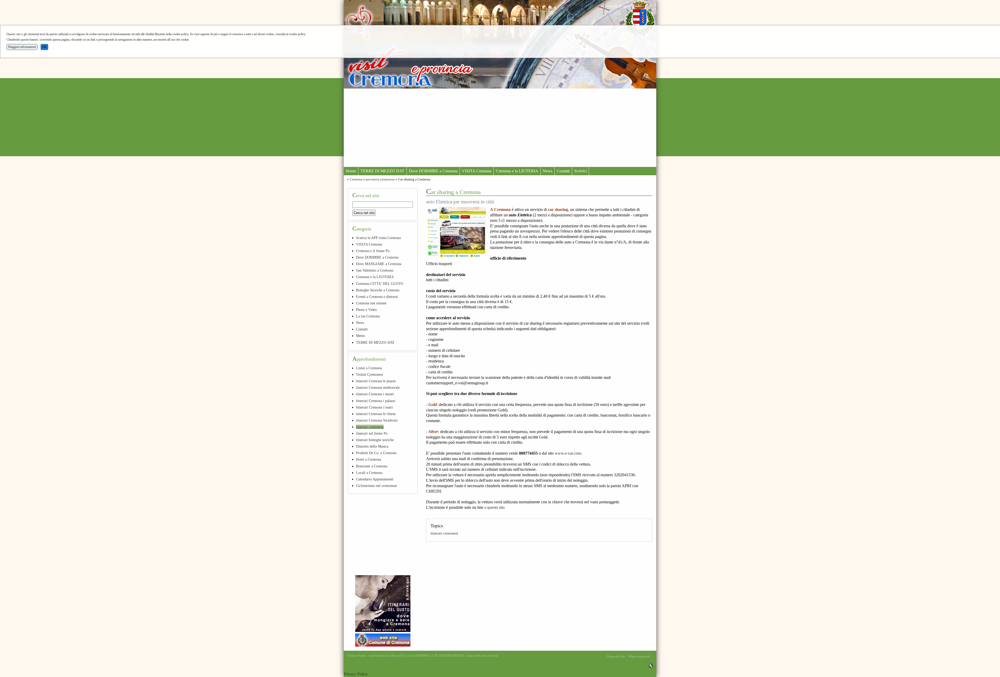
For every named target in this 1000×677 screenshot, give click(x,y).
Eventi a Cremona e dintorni (377, 296)
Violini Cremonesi (369, 374)
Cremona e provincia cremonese (372, 179)
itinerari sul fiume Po (372, 433)
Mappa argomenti (639, 656)
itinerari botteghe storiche (375, 440)
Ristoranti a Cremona (371, 466)
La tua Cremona (368, 316)
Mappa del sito (616, 656)
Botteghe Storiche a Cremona (377, 290)
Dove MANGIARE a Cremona (378, 264)
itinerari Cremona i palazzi (375, 401)
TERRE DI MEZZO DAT (382, 171)
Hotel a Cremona (368, 459)
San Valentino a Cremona (374, 270)
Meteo (360, 336)
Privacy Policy (356, 674)
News (547, 171)
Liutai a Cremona (369, 368)
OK (44, 47)
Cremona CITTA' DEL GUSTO (379, 283)
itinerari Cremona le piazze (376, 381)
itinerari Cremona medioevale (378, 387)
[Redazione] (650, 665)
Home (351, 171)
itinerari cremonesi (444, 533)
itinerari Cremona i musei (375, 394)
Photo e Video (366, 310)
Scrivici (580, 171)
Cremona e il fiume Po (373, 251)
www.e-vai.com (568, 453)
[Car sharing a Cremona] (456, 232)
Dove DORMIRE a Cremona (433, 171)
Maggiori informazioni (22, 47)
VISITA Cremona (476, 171)
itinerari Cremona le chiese (376, 414)
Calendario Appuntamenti (374, 479)
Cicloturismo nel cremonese (376, 486)
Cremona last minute (371, 303)
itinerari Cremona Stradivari (377, 420)
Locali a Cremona (369, 473)
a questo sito (494, 507)
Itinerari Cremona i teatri (374, 407)
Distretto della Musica (372, 446)
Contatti (563, 171)
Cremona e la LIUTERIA (517, 171)
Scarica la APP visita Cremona (378, 238)
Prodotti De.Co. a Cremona (376, 453)
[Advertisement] (500, 127)
